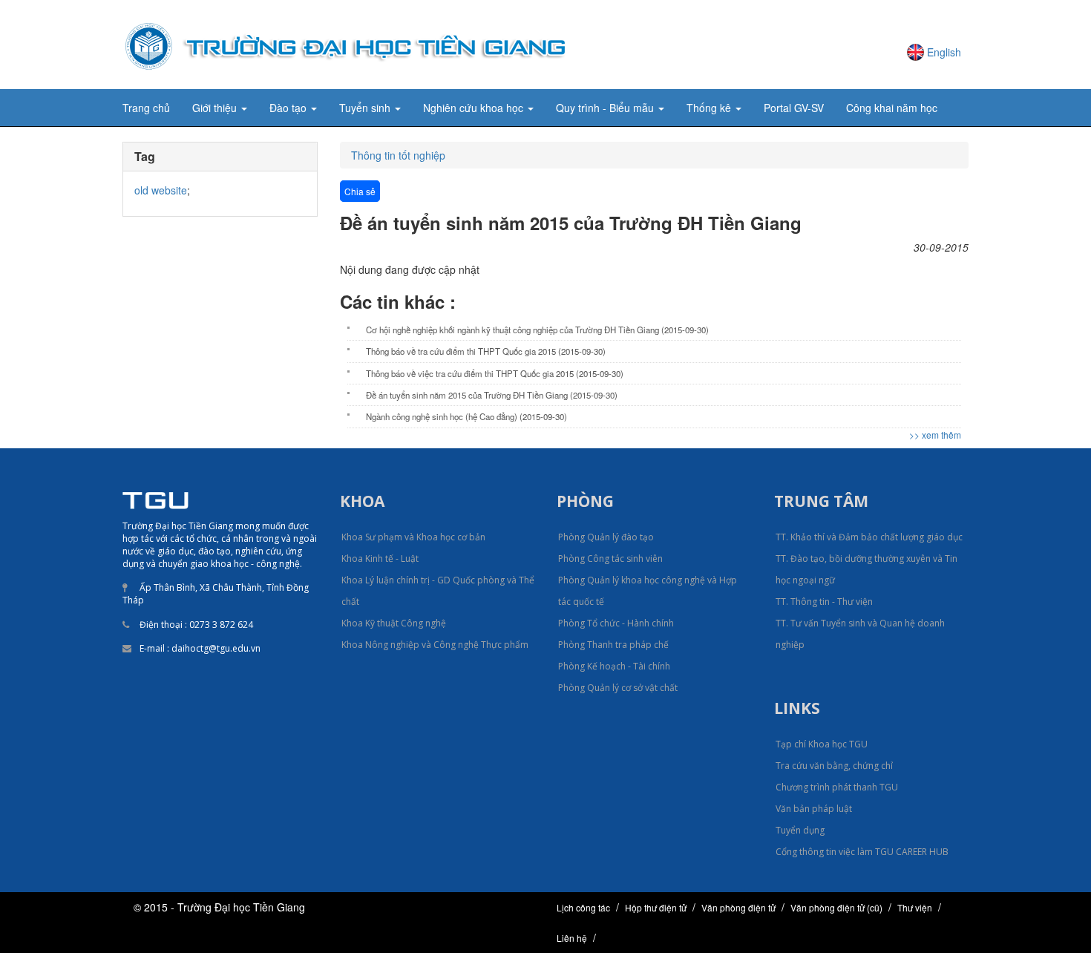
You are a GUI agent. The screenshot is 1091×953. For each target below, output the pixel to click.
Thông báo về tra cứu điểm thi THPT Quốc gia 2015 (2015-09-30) (486, 351)
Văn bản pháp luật (814, 808)
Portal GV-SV (794, 107)
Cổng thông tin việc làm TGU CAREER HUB (862, 851)
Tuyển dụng (800, 830)
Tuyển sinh (366, 107)
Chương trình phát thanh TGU (837, 787)
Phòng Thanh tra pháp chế (613, 644)
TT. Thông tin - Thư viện (824, 601)
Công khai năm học (891, 107)
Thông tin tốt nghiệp (398, 155)
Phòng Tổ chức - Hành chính (616, 623)
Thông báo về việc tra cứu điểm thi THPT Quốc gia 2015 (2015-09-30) (494, 373)
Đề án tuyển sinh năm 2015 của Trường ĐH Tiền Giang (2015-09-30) (491, 395)
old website (160, 190)
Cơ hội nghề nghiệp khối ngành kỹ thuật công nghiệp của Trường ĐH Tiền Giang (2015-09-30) (537, 329)
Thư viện (914, 907)
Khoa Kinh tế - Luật (380, 558)
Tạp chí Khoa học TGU (822, 744)
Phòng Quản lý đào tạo (606, 537)
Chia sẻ (360, 191)
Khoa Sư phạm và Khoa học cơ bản (413, 537)
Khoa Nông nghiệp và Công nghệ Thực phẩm (434, 644)
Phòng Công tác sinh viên (610, 558)
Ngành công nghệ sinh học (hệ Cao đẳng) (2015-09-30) (466, 416)
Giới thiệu (216, 107)
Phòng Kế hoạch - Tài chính (614, 666)
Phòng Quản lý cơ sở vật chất (618, 687)
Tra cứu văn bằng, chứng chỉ (834, 765)
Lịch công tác (583, 907)
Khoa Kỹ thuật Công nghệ (393, 623)
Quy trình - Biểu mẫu (606, 107)
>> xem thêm (935, 434)
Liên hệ (572, 937)
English (944, 52)
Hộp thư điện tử (656, 907)
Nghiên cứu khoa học (474, 107)
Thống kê (710, 107)
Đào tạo (289, 107)
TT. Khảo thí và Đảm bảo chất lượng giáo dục (869, 537)
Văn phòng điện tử (738, 907)
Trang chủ (146, 107)
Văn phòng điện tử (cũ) (836, 907)
